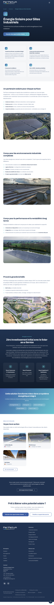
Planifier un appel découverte (40, 514)
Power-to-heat (32, 408)
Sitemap (40, 592)
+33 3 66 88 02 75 (7, 577)
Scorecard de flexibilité (33, 560)
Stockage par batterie (33, 537)
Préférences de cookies (20, 594)
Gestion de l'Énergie (38, 404)
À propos (5, 551)
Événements (31, 555)
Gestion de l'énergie (33, 539)
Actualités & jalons (33, 553)
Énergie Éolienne (20, 408)
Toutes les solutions (33, 529)
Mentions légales (31, 592)
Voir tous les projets (9, 469)
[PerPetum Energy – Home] (10, 2)
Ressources (31, 551)
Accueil (4, 9)
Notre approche (6, 553)
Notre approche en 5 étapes (26, 490)
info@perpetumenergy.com (9, 578)
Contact (5, 558)
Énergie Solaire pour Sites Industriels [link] (23, 9)
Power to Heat (32, 544)
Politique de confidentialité (21, 590)
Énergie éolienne (32, 534)
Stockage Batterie (14, 404)
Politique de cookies (33, 590)
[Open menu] (49, 2)
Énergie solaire (32, 532)
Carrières (5, 560)
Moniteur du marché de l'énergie (35, 558)
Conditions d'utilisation (20, 592)
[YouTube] (8, 583)
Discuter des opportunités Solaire (15, 34)
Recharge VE (26, 404)
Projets (4, 555)
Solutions (11, 9)
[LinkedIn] (4, 583)
